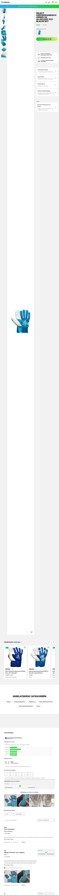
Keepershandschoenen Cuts (45, 701)
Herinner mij (46, 39)
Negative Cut (32, 701)
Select (38, 706)
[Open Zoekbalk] (46, 2)
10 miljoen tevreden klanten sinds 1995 (47, 61)
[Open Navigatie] (56, 2)
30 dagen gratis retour (46, 57)
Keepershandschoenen (20, 701)
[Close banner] (57, 6)
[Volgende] (31, 632)
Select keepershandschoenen (26, 706)
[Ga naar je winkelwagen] (52, 2)
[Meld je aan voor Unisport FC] (49, 2)
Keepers (9, 701)
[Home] (5, 2)
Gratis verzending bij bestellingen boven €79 (46, 54)
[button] (3, 16)
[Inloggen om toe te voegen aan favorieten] (25, 647)
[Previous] (49, 641)
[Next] (53, 641)
